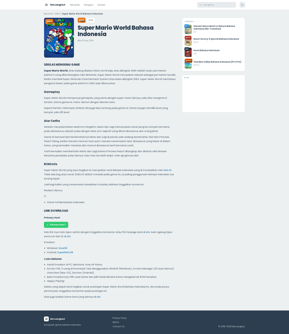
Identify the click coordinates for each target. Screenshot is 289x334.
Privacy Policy (120, 318)
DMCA (116, 322)
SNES (57, 13)
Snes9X (63, 248)
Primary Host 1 (58, 224)
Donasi (101, 4)
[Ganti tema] (242, 5)
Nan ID (167, 170)
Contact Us (118, 326)
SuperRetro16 (65, 252)
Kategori (88, 4)
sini (148, 232)
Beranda (75, 4)
